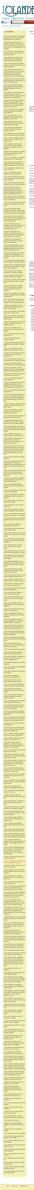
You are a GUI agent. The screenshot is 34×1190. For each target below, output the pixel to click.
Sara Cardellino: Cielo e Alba (12, 1120)
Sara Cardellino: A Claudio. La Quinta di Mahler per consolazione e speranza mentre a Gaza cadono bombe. (14, 198)
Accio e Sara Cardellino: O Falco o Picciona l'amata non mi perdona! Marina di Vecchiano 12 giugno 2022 (14, 645)
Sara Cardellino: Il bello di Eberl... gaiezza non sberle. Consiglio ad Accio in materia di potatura (14, 534)
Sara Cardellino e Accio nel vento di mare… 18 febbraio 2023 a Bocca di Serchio (13, 546)
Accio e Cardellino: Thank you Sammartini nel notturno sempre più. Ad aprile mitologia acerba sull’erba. (14, 781)
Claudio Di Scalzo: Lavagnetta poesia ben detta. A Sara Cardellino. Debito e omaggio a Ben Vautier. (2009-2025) (14, 266)
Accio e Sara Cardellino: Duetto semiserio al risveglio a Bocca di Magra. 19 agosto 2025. (14, 204)
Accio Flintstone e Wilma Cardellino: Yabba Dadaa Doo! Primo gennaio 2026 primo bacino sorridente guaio (13, 123)
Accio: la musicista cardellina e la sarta (14, 950)
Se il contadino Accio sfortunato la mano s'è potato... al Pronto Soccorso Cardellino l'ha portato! (14, 540)
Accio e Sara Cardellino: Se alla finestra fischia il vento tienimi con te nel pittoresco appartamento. (14, 712)
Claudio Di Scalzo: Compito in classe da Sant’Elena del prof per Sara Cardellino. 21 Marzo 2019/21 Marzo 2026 (14, 80)
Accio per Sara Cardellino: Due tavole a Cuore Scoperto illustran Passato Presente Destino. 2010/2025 (14, 178)
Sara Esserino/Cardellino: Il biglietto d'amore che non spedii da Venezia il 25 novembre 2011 (13, 819)
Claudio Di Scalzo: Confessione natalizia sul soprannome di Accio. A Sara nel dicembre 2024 (14, 354)
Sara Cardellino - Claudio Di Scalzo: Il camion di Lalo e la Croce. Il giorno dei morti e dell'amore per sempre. (14, 1000)
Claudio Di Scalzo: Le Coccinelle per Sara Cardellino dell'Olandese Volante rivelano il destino (14, 918)
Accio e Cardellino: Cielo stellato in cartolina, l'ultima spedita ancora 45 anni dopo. (14, 825)
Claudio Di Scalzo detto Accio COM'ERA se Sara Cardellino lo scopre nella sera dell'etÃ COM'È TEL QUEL (14, 479)
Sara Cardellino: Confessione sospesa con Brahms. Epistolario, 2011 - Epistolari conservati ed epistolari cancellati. (14, 1073)
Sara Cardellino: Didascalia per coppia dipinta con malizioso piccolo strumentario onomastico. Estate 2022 (14, 633)
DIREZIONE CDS (24, 1185)
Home (7, 25)
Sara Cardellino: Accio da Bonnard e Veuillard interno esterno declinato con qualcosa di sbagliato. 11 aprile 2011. (13, 59)
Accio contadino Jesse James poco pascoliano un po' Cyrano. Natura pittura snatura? (14, 690)
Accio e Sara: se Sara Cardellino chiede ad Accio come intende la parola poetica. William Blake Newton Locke (14, 729)
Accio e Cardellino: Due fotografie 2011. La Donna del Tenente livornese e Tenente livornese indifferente (14, 813)
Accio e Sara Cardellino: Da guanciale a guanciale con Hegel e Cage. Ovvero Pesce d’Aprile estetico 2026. (14, 65)
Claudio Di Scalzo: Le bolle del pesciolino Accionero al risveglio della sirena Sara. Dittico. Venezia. (14, 405)
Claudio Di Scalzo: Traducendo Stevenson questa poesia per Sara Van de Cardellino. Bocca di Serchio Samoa (14, 932)
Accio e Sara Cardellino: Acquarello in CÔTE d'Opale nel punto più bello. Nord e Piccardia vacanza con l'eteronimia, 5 (14, 627)
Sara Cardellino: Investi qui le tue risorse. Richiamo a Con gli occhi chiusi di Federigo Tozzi (14, 1006)
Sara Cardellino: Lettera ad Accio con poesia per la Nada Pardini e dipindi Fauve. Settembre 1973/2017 (14, 1031)
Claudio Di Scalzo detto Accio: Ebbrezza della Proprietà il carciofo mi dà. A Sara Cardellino (14, 496)
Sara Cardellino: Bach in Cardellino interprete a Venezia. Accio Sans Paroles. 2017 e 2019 (14, 877)
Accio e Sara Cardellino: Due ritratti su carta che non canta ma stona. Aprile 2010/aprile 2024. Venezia (13, 411)
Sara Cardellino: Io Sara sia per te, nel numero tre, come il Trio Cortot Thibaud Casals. (13, 598)
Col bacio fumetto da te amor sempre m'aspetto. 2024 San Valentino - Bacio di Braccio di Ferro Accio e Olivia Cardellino (14, 422)
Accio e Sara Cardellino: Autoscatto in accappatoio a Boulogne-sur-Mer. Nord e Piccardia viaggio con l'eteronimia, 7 (14, 621)
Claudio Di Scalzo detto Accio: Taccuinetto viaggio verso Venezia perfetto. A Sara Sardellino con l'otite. (14, 323)
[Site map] (6, 23)
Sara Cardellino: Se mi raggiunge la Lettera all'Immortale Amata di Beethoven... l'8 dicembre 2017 (14, 986)
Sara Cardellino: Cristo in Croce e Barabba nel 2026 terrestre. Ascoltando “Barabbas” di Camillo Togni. (13, 117)
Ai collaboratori (14, 1185)
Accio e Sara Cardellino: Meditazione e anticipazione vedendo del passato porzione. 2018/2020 (14, 696)
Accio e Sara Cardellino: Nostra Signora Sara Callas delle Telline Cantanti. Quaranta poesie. (14, 639)
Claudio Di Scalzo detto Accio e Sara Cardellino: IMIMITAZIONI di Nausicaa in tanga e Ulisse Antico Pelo (13, 307)
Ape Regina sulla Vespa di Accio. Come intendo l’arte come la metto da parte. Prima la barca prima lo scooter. (14, 756)
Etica (7, 1185)
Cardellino (11, 25)
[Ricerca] (9, 23)
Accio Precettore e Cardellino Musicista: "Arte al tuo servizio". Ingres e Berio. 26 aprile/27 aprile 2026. (14, 53)
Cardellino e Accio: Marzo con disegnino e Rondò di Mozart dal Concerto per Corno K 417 (14, 519)
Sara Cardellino (18, 25)
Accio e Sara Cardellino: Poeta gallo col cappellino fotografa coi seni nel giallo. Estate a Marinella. (14, 111)
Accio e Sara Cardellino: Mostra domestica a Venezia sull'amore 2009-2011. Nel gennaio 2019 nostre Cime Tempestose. (14, 888)
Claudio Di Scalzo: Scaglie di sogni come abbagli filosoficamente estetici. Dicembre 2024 (14, 344)
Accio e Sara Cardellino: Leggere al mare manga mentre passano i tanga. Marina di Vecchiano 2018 (14, 317)
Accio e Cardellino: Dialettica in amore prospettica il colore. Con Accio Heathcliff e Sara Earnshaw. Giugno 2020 (14, 769)
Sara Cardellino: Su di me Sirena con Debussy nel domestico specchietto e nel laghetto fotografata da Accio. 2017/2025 (14, 163)
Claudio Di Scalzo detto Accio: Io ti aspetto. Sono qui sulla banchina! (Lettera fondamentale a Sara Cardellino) (14, 1043)
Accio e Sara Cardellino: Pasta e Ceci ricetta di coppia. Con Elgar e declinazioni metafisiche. (14, 604)
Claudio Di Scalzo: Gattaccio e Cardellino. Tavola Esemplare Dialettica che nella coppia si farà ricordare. (14, 153)
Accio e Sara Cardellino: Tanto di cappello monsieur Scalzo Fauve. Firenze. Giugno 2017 (14, 281)
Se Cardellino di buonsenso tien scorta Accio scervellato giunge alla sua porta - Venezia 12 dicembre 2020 (14, 706)
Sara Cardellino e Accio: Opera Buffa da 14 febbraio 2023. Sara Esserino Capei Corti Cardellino (14, 557)
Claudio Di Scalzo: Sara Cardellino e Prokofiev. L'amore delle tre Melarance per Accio (14, 1124)
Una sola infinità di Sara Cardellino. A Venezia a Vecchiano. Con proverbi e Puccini (13, 1012)
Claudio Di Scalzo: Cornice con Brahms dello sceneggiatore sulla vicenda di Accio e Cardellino (14, 871)
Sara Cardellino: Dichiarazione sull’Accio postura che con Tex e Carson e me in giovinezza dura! (14, 139)
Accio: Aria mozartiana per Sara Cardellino (15, 1133)
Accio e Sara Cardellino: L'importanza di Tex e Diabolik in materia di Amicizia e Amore (14, 802)
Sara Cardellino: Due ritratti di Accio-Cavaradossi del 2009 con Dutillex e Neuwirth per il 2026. (13, 129)
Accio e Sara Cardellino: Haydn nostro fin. (15, 649)
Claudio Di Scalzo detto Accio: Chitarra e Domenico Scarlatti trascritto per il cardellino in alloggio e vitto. (14, 295)
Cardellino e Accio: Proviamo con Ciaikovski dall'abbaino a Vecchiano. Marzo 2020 (14, 796)
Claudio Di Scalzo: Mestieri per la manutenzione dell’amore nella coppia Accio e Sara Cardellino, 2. (13, 240)
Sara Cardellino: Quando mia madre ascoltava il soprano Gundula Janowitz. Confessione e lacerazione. (13, 570)
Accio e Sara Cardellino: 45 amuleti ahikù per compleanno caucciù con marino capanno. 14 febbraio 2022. (14, 658)
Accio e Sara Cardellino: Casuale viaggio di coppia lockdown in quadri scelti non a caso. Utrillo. (14, 775)
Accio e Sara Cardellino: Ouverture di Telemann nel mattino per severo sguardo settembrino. (14, 615)
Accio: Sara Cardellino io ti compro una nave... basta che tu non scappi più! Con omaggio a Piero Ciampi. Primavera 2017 (14, 301)
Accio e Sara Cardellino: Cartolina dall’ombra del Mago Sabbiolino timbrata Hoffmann (14, 486)
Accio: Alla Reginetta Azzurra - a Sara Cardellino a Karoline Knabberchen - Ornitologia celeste (13, 1037)
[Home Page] (2, 23)
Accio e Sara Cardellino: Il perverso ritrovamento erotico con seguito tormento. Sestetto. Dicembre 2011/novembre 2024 (14, 369)
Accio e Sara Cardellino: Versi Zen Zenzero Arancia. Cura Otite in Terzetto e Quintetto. (14, 329)
